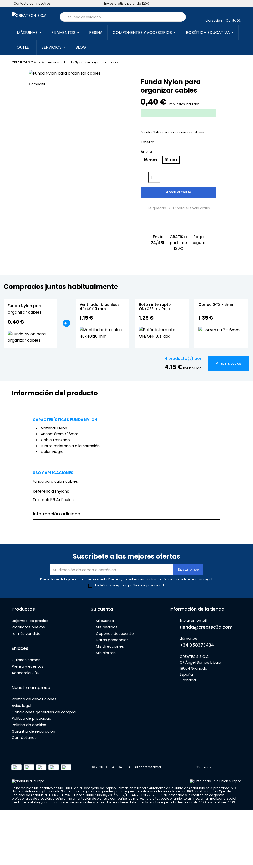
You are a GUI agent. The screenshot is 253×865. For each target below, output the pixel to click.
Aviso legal (21, 705)
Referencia (43, 491)
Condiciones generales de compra (44, 712)
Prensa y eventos (27, 666)
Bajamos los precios (30, 620)
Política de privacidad (31, 718)
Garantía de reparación (33, 731)
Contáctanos (24, 737)
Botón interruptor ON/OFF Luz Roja (155, 307)
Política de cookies (29, 724)
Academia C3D (25, 672)
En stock (41, 500)
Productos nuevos (28, 627)
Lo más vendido (26, 633)
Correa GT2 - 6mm (216, 305)
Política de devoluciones (34, 699)
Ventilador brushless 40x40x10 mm (100, 307)
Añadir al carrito (178, 192)
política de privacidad (146, 585)
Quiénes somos (26, 659)
